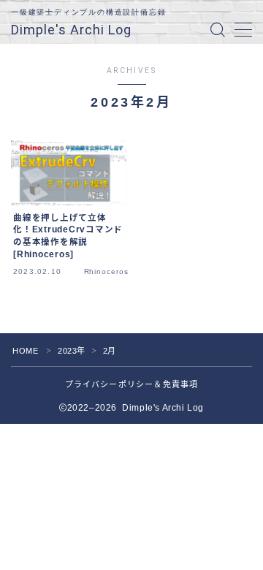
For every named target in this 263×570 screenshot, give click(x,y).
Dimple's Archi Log (71, 30)
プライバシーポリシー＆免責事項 (132, 384)
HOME (25, 350)
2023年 (71, 350)
